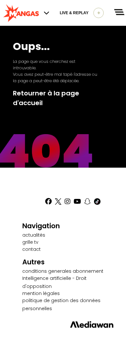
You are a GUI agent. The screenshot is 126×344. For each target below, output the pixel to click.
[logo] (21, 13)
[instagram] (67, 201)
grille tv (30, 242)
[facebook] (48, 201)
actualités (33, 235)
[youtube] (77, 201)
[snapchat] (87, 201)
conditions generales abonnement (62, 271)
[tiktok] (97, 201)
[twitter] (58, 201)
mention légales (41, 293)
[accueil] (63, 324)
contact (31, 249)
